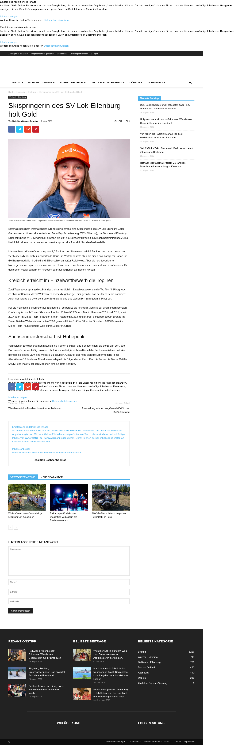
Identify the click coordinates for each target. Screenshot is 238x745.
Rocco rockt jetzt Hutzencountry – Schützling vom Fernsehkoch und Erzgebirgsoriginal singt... (110, 693)
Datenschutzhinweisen (56, 20)
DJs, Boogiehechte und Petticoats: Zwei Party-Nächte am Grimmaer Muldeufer (165, 106)
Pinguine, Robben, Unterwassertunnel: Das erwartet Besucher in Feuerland (47, 672)
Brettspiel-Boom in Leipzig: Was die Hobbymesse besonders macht (46, 689)
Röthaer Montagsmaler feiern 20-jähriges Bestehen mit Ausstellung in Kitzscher (163, 164)
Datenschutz (135, 741)
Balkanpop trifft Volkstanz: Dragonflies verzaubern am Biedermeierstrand (63, 517)
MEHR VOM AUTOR (51, 477)
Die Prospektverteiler (79, 54)
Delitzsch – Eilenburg (106, 82)
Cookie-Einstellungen (115, 741)
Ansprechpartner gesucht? (42, 54)
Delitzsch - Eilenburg (26, 92)
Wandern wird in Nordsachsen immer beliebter (34, 408)
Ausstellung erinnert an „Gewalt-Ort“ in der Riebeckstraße (106, 410)
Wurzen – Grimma (40, 82)
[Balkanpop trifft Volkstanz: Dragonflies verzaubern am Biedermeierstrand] (69, 497)
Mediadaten (62, 54)
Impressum (189, 741)
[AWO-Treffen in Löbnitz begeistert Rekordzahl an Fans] (111, 497)
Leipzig (15, 82)
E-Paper (94, 54)
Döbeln (134, 82)
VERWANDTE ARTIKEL (23, 477)
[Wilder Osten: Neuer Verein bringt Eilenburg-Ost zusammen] (27, 497)
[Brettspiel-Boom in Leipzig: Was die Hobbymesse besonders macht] (17, 690)
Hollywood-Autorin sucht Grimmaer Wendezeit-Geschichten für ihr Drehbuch (166, 121)
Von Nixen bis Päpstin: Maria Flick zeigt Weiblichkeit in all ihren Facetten (161, 135)
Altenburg (155, 82)
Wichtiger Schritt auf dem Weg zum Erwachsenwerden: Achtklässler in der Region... (110, 654)
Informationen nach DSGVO (157, 741)
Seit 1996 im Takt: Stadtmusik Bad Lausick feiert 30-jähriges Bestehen (166, 150)
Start (10, 92)
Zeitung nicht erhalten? (18, 54)
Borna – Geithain (71, 82)
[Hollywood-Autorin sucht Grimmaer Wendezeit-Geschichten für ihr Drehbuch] (17, 655)
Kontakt (177, 741)
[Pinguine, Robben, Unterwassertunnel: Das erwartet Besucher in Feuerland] (17, 673)
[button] (190, 82)
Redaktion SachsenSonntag (25, 121)
